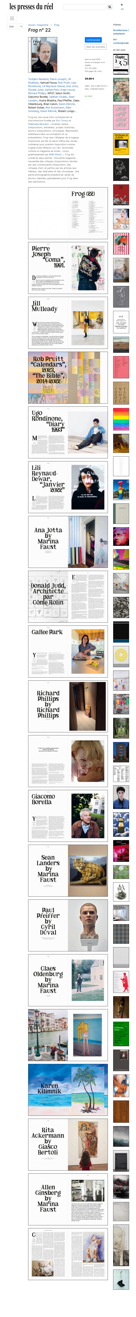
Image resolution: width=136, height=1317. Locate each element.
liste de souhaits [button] (95, 46)
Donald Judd (35, 89)
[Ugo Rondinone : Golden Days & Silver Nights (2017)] (122, 704)
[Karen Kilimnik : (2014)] (122, 891)
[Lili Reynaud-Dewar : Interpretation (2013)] (122, 981)
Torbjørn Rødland (38, 79)
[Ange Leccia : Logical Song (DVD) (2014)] (122, 850)
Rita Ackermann (55, 107)
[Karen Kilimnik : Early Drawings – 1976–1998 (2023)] (122, 243)
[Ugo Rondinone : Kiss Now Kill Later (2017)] (122, 607)
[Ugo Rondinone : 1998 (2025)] (122, 169)
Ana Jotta (72, 86)
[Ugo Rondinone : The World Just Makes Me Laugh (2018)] (122, 583)
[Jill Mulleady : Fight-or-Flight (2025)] (122, 194)
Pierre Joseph (58, 79)
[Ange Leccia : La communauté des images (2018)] (122, 536)
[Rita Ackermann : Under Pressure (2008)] (122, 1245)
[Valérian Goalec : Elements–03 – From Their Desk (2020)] (122, 367)
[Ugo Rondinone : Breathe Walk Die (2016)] (122, 752)
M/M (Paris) (55, 154)
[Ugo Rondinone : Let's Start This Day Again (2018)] (122, 559)
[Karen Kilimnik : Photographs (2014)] (122, 872)
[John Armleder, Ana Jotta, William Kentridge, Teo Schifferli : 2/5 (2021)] (122, 322)
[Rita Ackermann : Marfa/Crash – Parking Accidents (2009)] (122, 1186)
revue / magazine (38, 24)
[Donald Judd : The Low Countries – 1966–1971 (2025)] (122, 144)
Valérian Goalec (58, 96)
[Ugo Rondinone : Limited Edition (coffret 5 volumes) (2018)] (122, 419)
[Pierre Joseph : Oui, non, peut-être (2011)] (122, 1111)
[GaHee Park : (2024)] (122, 219)
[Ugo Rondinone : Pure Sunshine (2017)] (122, 656)
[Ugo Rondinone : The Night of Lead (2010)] (122, 1160)
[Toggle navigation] (12, 18)
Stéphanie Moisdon (38, 124)
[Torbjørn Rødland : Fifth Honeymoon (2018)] (122, 443)
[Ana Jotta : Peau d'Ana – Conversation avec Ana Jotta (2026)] (122, 117)
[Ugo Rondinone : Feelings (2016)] (122, 728)
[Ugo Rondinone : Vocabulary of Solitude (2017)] (122, 680)
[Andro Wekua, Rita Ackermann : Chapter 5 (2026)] (122, 64)
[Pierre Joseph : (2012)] (122, 1007)
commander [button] (93, 39)
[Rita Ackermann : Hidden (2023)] (122, 296)
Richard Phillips (37, 93)
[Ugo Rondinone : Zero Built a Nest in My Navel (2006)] (122, 1279)
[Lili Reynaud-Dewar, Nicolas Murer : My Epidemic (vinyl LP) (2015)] (122, 773)
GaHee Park (52, 89)
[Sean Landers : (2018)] (122, 513)
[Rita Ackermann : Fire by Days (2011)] (122, 1085)
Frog (56, 24)
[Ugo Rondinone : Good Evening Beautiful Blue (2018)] (122, 489)
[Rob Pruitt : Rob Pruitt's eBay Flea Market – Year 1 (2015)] (122, 824)
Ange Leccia (67, 89)
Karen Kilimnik (67, 103)
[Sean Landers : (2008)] (122, 1211)
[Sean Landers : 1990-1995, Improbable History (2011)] (122, 1136)
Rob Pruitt (64, 82)
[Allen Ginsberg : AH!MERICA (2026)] (122, 89)
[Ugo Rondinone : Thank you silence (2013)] (122, 957)
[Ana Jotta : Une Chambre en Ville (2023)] (122, 270)
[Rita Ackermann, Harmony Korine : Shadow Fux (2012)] (122, 1060)
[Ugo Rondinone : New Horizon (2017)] (122, 631)
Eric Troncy (62, 120)
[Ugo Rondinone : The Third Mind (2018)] (122, 466)
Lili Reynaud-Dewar (53, 86)
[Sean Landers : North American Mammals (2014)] (122, 933)
